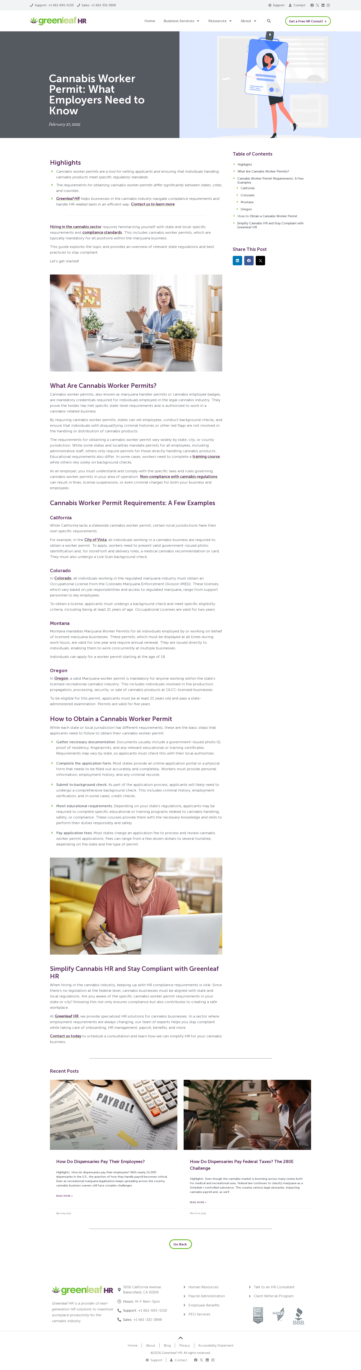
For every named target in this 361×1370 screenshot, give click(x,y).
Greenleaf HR (67, 1016)
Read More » (64, 1195)
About (246, 21)
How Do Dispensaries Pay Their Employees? (100, 1161)
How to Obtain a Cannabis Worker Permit (267, 216)
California (247, 188)
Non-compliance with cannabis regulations (178, 476)
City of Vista (95, 540)
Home (149, 21)
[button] (312, 5)
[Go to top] (180, 1338)
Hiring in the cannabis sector (76, 227)
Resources (217, 21)
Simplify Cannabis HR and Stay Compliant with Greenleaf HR (270, 225)
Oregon (61, 678)
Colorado (62, 578)
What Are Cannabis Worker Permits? (263, 171)
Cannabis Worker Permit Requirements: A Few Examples (270, 181)
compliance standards (102, 232)
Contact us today (65, 1036)
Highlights (245, 164)
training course (206, 456)
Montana (247, 202)
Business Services (179, 21)
